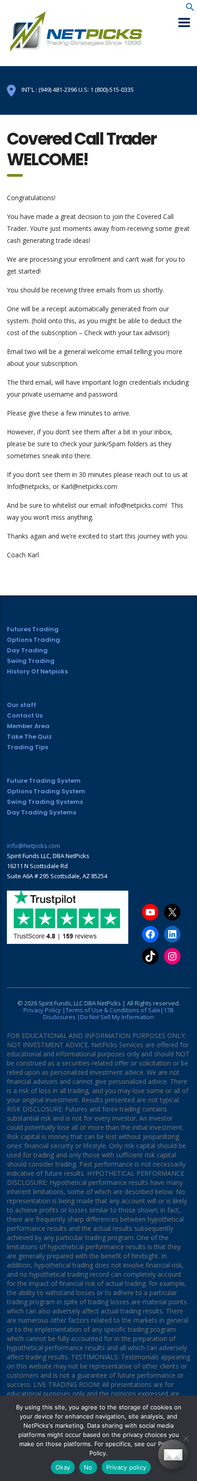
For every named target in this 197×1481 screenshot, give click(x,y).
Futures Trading (33, 629)
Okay (62, 1467)
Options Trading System (46, 791)
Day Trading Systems (41, 812)
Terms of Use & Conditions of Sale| (115, 1010)
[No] (185, 1438)
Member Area (28, 726)
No (88, 1467)
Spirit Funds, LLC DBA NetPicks (79, 1003)
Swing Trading (31, 660)
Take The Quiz (29, 736)
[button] (190, 9)
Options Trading (33, 639)
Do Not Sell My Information (117, 1017)
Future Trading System (44, 780)
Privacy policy (126, 1467)
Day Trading (27, 650)
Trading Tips (27, 747)
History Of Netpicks (37, 671)
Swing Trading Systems (45, 801)
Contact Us (25, 715)
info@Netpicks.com (33, 845)
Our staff (21, 705)
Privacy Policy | (44, 1010)
